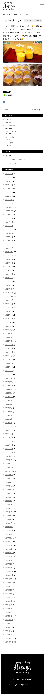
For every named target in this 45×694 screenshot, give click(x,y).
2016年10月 (9, 579)
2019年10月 (9, 467)
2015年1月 (8, 634)
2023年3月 (9, 326)
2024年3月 (9, 281)
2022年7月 (9, 356)
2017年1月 (8, 568)
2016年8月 (9, 586)
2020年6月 (9, 438)
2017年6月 (9, 549)
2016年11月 (9, 575)
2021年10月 (9, 389)
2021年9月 (9, 393)
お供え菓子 (9, 143)
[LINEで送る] (8, 96)
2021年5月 (9, 408)
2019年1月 (8, 501)
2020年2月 (9, 452)
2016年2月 (9, 608)
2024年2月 (9, 285)
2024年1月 (9, 289)
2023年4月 (9, 322)
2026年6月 (9, 181)
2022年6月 (9, 359)
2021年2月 (9, 419)
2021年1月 (8, 423)
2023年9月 (9, 304)
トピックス (27, 20)
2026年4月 (9, 189)
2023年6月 (9, 315)
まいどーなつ (10, 125)
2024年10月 (9, 255)
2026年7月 (9, 177)
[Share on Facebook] (4, 102)
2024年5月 (9, 274)
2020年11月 (9, 426)
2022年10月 (9, 345)
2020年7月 (9, 434)
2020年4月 (9, 445)
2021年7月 (9, 400)
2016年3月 (9, 605)
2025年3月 (9, 237)
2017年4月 (9, 556)
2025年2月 (9, 241)
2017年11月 (9, 530)
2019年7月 (9, 478)
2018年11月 (9, 508)
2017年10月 (9, 534)
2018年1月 (8, 523)
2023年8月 (9, 307)
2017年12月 (9, 527)
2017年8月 (9, 542)
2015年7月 (9, 631)
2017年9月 (9, 538)
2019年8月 (9, 475)
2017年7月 (9, 545)
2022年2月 (9, 374)
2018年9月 (9, 516)
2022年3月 (9, 371)
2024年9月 (9, 259)
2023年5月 (9, 319)
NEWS (15, 14)
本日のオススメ (10, 131)
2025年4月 (9, 233)
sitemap (15, 679)
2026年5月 (9, 185)
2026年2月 (9, 196)
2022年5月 (9, 363)
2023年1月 (9, 333)
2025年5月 (9, 229)
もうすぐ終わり (10, 137)
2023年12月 (9, 293)
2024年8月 (9, 263)
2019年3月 (9, 493)
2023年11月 (9, 296)
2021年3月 (9, 415)
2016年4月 (9, 601)
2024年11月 (9, 252)
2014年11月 (9, 642)
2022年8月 (9, 352)
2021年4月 (9, 412)
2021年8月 (9, 397)
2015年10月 (9, 623)
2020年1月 (9, 456)
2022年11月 (9, 341)
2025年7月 (9, 222)
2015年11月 (9, 620)
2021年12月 (9, 382)
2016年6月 (9, 594)
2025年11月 (9, 207)
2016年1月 (8, 612)
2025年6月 (9, 226)
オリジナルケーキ (16, 159)
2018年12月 (9, 504)
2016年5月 (9, 597)
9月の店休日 (9, 120)
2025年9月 (9, 215)
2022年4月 (9, 367)
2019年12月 (9, 460)
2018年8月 (9, 519)
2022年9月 (9, 348)
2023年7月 (9, 311)
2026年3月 (9, 192)
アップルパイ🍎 (36, 110)
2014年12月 (9, 638)
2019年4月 (9, 490)
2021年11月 (9, 386)
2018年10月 (9, 512)
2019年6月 (9, 482)
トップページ (7, 14)
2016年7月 (9, 590)
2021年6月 (9, 404)
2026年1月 (9, 200)
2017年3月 (9, 560)
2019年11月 (9, 464)
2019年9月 (9, 471)
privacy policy (27, 679)
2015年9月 (9, 627)
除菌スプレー (8, 110)
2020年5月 (9, 441)
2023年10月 (9, 300)
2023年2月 (9, 330)
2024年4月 (9, 278)
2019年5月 (9, 486)
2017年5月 (9, 553)
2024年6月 (9, 270)
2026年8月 (9, 174)
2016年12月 (9, 571)
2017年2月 (9, 564)
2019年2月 (9, 497)
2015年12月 (9, 616)
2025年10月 (9, 211)
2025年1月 (9, 244)
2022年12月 (9, 337)
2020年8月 (9, 430)
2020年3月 (9, 449)
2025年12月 (9, 203)
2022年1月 (9, 378)
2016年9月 (9, 582)
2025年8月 (9, 218)
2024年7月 (9, 267)
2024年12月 (9, 248)
